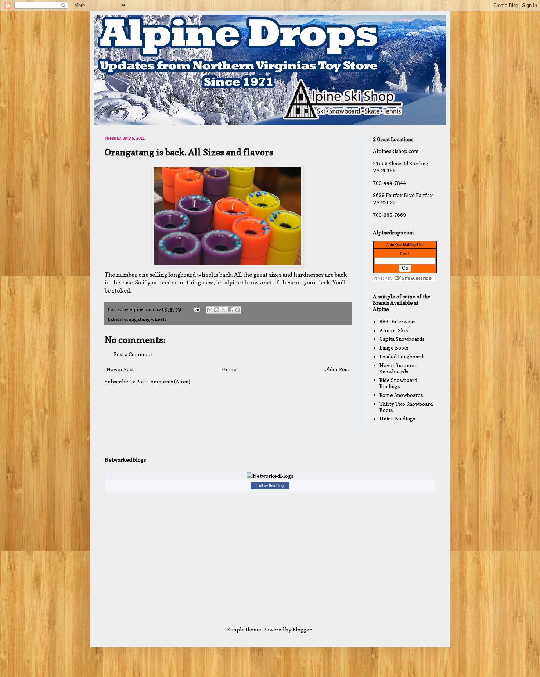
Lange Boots (393, 347)
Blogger (302, 629)
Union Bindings (397, 418)
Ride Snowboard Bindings (398, 383)
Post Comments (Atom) (163, 381)
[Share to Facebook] (230, 310)
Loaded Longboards (402, 356)
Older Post (336, 369)
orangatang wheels (145, 319)
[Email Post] (197, 309)
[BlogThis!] (216, 310)
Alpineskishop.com (396, 151)
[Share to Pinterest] (237, 310)
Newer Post (120, 369)
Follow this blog (270, 485)
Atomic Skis (393, 330)
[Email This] (209, 310)
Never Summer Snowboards (398, 368)
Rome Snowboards (401, 395)
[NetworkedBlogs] (270, 476)
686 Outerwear (397, 321)
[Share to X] (223, 310)
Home (229, 369)
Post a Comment (133, 354)
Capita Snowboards (401, 339)
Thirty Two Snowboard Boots (406, 407)
